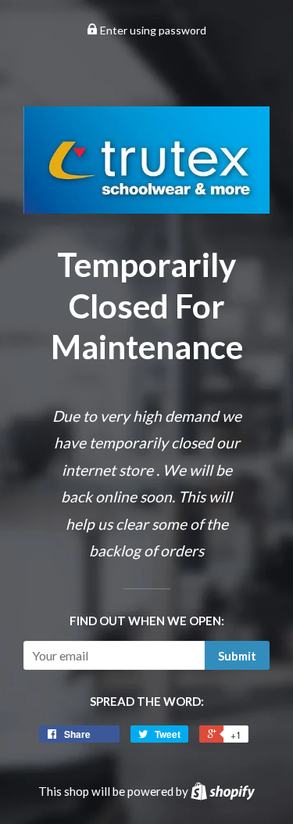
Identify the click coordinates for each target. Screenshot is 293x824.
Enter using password (152, 30)
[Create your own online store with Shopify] (223, 791)
